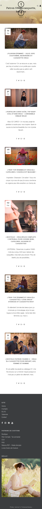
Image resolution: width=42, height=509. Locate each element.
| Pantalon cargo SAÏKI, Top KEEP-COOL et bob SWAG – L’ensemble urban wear (21, 114)
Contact (4, 417)
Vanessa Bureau (27, 507)
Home (4, 406)
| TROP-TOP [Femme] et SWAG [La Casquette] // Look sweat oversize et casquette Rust (21, 299)
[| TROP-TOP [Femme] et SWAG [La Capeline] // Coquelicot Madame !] (21, 156)
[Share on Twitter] (18, 80)
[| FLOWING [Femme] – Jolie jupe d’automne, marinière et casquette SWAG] (21, 38)
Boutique (5, 434)
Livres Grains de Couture (10, 448)
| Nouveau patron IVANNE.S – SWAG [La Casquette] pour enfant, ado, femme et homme (21, 361)
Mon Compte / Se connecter (11, 437)
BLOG (4, 411)
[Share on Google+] (22, 80)
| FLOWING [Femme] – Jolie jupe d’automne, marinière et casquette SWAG (21, 56)
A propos (5, 409)
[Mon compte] (40, 5)
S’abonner (5, 414)
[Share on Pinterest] (24, 80)
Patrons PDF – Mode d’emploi (11, 445)
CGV (3, 440)
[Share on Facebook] (16, 80)
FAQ (3, 442)
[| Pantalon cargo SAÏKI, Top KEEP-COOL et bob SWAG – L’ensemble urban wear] (21, 98)
